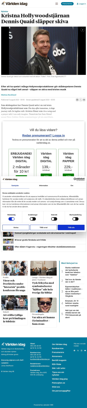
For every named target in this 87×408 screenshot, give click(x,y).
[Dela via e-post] (84, 99)
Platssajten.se (58, 383)
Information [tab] (43, 185)
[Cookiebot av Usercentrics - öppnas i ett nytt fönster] (75, 179)
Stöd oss (56, 387)
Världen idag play (60, 379)
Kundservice (57, 348)
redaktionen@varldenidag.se (40, 366)
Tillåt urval (43, 227)
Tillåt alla (71, 227)
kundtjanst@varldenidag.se (40, 359)
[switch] (33, 219)
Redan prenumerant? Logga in (43, 135)
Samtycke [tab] (15, 185)
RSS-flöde (56, 364)
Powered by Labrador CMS (43, 405)
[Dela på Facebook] (77, 99)
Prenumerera (58, 352)
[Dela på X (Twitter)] (80, 99)
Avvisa (15, 227)
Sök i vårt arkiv (58, 368)
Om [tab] (72, 185)
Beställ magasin (59, 360)
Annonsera (57, 356)
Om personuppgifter (61, 391)
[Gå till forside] (14, 3)
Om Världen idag (59, 344)
